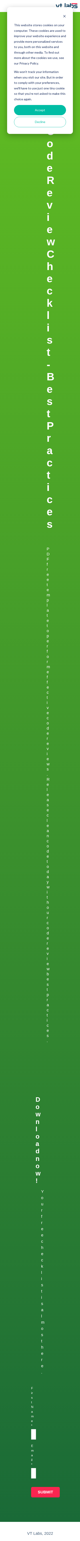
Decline (40, 122)
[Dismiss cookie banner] (64, 17)
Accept (40, 110)
